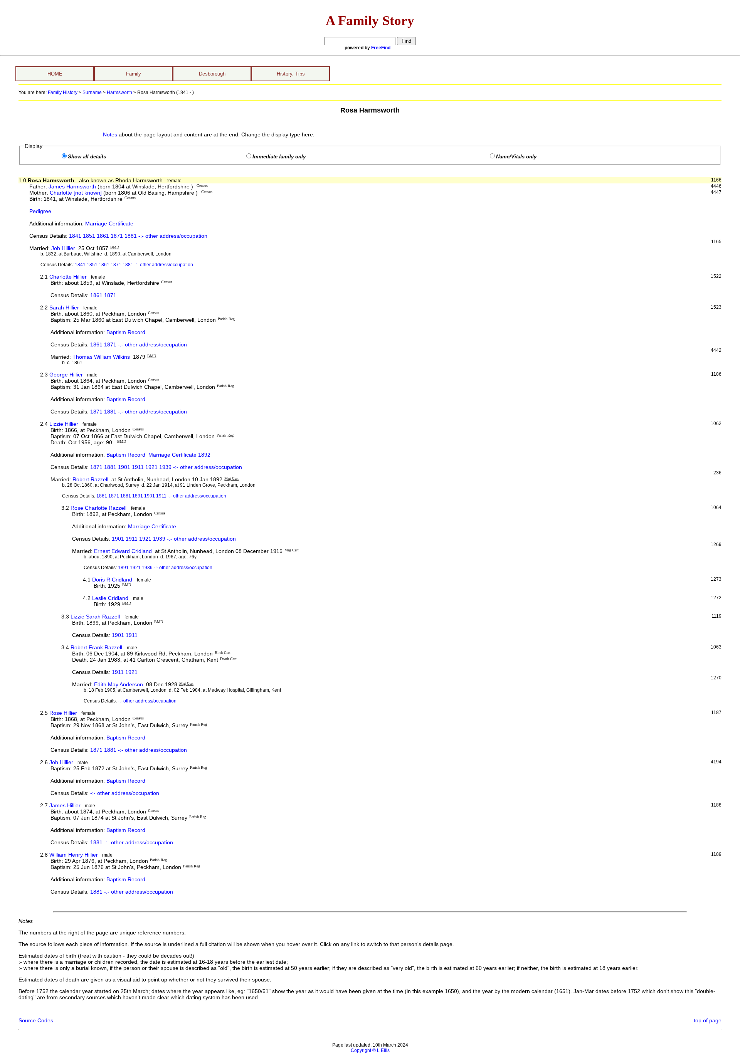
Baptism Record (125, 332)
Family (133, 74)
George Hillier (66, 374)
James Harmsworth (72, 186)
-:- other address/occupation (147, 701)
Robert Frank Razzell (96, 647)
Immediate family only (279, 157)
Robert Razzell (90, 479)
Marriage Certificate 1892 (179, 455)
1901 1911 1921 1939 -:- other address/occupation (174, 539)
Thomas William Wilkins (101, 357)
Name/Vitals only (516, 157)
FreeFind (380, 47)
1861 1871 (103, 295)
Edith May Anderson (118, 684)
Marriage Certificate (109, 223)
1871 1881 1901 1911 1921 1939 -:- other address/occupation (166, 467)
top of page (708, 1020)
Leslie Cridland (110, 598)
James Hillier (65, 805)
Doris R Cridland (112, 579)
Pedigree (40, 211)
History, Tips (291, 74)
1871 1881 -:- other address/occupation (138, 411)
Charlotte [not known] (76, 193)
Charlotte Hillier (68, 277)
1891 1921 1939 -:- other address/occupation (165, 567)
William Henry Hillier (73, 855)
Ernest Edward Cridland (123, 551)
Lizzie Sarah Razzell (95, 616)
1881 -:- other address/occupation (131, 842)
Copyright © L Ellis (370, 1050)
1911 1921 (125, 672)
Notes (110, 134)
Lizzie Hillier (63, 424)
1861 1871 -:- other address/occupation (138, 344)
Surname (92, 92)
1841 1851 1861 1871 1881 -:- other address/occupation (138, 236)
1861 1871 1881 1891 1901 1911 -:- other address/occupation (161, 496)
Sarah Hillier (64, 307)
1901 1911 (125, 635)
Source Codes (35, 1020)
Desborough (212, 74)
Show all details (87, 157)
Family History (62, 92)
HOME (54, 74)
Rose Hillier (63, 713)
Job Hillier (63, 248)
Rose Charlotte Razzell (98, 508)
